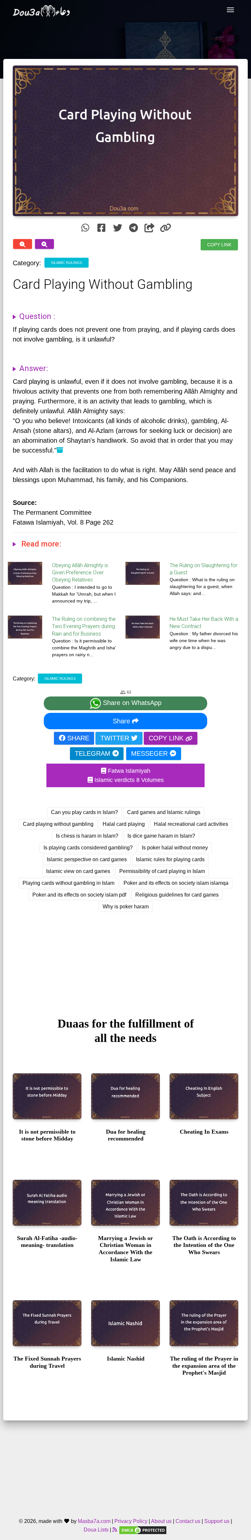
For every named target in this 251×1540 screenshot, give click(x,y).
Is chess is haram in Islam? (87, 836)
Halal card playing (124, 824)
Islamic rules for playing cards (170, 859)
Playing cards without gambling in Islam (68, 883)
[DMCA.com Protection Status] (142, 1529)
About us (161, 1521)
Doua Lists (96, 1529)
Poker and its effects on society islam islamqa (176, 883)
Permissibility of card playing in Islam (162, 871)
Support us (216, 1521)
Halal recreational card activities (191, 824)
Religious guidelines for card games (177, 895)
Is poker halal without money (175, 847)
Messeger (150, 753)
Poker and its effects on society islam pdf (79, 895)
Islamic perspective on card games (87, 859)
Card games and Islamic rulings (163, 812)
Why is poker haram (126, 906)
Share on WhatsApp (131, 703)
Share (122, 721)
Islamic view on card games (78, 871)
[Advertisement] (125, 958)
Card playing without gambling (58, 824)
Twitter (115, 738)
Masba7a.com (94, 1521)
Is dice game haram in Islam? (161, 836)
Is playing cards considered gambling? (88, 847)
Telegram (93, 753)
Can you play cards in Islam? (84, 812)
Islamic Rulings (66, 262)
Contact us (188, 1521)
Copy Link (219, 244)
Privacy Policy (130, 1521)
